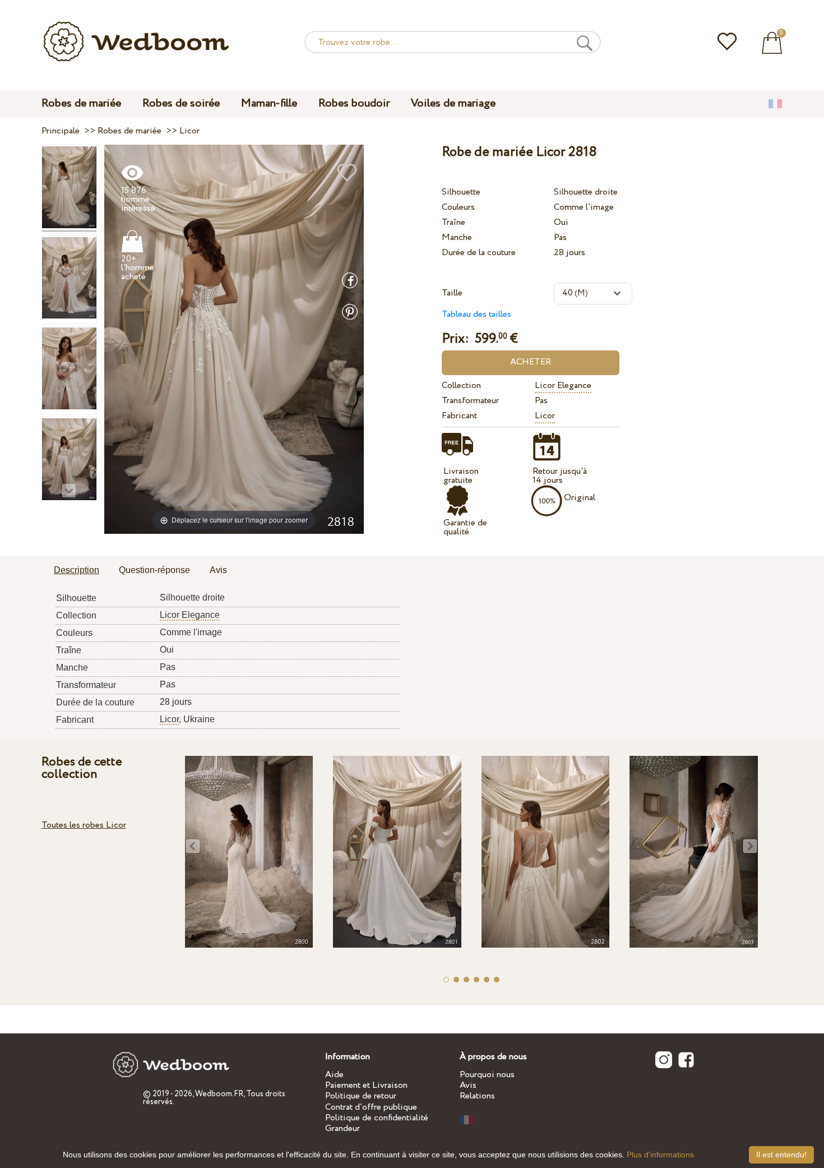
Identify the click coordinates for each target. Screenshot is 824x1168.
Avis (468, 1085)
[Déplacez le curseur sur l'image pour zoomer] (234, 338)
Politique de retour (360, 1095)
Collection (461, 385)
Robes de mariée (81, 103)
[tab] (76, 570)
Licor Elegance (563, 385)
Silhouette (461, 192)
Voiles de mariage (453, 103)
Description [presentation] (76, 570)
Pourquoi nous (487, 1074)
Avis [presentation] (218, 570)
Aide (334, 1074)
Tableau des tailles (476, 314)
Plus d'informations (660, 1154)
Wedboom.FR (219, 1094)
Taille (452, 293)
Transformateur (470, 400)
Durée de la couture (479, 252)
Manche (457, 237)
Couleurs (458, 207)
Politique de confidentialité (376, 1117)
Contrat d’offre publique (371, 1107)
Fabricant (459, 415)
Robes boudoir (354, 103)
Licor (545, 415)
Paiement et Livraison (366, 1085)
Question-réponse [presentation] (154, 570)
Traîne (453, 222)
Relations (477, 1095)
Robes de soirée (181, 103)
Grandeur (342, 1128)
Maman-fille (269, 103)
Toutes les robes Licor (83, 825)
